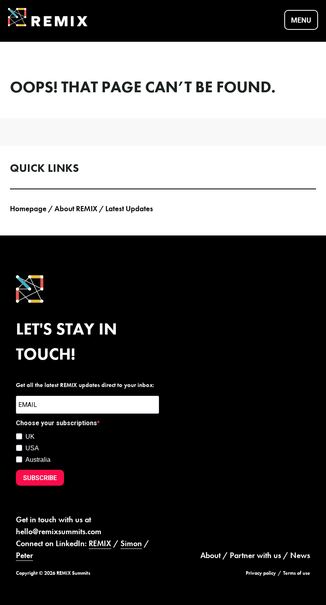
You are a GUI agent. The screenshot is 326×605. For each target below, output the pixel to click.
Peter (24, 555)
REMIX (100, 543)
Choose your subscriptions (56, 423)
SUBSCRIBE (40, 478)
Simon (131, 543)
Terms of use (296, 573)
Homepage (28, 209)
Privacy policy (261, 573)
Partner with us (255, 555)
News (300, 555)
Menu (301, 20)
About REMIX (75, 209)
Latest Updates (129, 209)
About (210, 555)
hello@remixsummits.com (58, 531)
